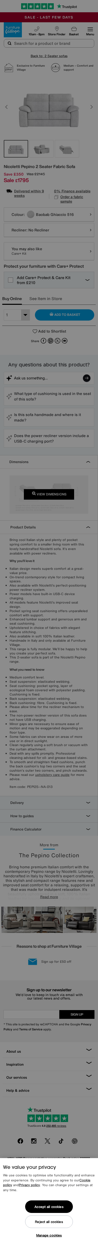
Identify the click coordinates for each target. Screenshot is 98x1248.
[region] (49, 1203)
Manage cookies (49, 1235)
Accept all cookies (48, 1206)
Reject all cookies (49, 1221)
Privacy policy (29, 1185)
